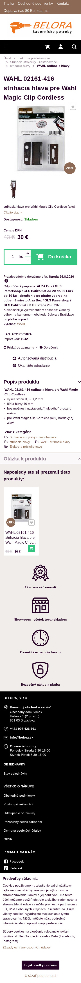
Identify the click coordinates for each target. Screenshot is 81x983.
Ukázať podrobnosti (40, 976)
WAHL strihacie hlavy (55, 442)
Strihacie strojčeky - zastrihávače (33, 437)
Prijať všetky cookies (40, 965)
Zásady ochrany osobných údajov (27, 947)
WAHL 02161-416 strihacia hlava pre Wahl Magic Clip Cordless (20, 540)
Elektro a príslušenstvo (26, 446)
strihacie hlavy (20, 442)
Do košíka (59, 256)
